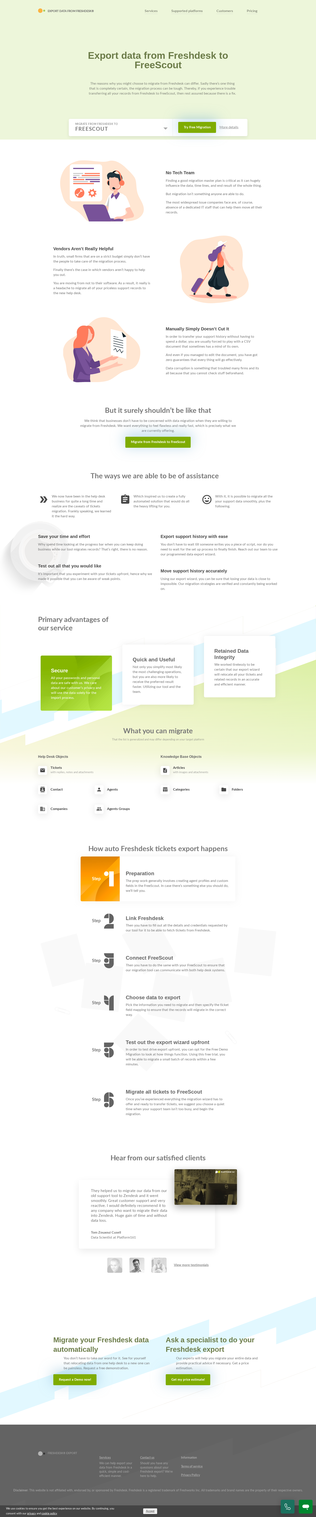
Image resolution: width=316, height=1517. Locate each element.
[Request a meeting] (288, 1507)
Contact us (147, 1457)
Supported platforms (187, 11)
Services (151, 11)
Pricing (252, 11)
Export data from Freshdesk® (71, 11)
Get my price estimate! (188, 1379)
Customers (224, 11)
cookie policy (49, 1513)
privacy (31, 1513)
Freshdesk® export (62, 1453)
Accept (150, 1511)
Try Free (197, 127)
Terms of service (192, 1466)
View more (191, 1265)
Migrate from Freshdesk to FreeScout (158, 442)
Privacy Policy (190, 1475)
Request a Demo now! (75, 1379)
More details (228, 127)
